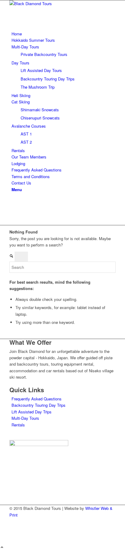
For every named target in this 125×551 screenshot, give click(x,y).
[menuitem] (64, 34)
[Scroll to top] (2, 547)
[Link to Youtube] (13, 215)
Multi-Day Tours (25, 418)
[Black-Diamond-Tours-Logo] (54, 3)
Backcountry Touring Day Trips (39, 405)
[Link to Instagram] (13, 208)
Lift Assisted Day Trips (32, 412)
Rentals (18, 425)
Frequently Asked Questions (37, 399)
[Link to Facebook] (13, 202)
